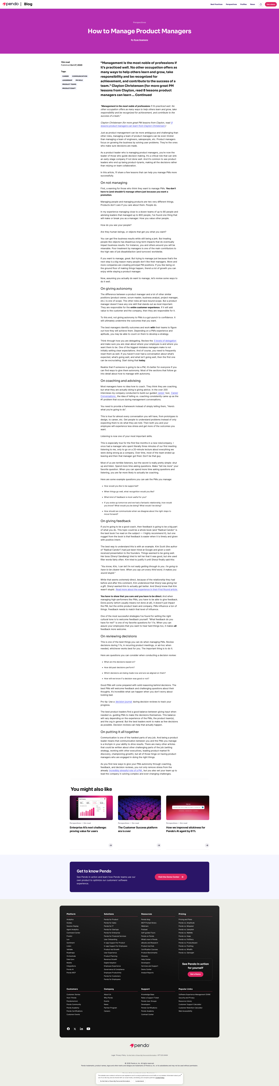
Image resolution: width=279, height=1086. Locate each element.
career (161, 393)
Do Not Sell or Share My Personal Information (115, 1081)
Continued (143, 95)
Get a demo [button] (271, 4)
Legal (113, 1055)
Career (65, 76)
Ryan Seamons (141, 40)
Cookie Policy (159, 1077)
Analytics (70, 919)
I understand (139, 1081)
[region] (139, 1078)
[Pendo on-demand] (260, 4)
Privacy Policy (121, 1055)
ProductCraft (69, 88)
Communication (79, 76)
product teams (69, 84)
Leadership (67, 80)
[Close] (181, 1074)
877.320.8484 (163, 1055)
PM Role (79, 80)
